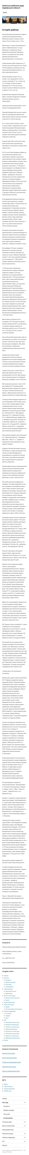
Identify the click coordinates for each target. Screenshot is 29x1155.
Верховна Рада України (8, 1053)
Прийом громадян (10, 982)
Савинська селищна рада (12, 1027)
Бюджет (7, 1007)
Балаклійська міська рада (12, 1022)
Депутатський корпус (10, 995)
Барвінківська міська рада (12, 1038)
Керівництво (8, 993)
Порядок (7, 1015)
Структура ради (8, 989)
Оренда (6, 1040)
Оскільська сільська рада (12, 1033)
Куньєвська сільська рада (12, 1031)
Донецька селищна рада (12, 1024)
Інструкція (8, 1013)
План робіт (8, 984)
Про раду (6, 978)
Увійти (6, 1084)
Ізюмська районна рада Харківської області (13, 6)
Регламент (8, 980)
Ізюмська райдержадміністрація (11, 1071)
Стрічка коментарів (9, 1088)
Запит (7, 1018)
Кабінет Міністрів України (9, 1058)
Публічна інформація (9, 1011)
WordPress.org (7, 1091)
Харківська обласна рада (9, 1066)
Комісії (7, 1000)
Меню (5, 12)
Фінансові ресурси (9, 1004)
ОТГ (5, 1020)
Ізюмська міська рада (11, 1029)
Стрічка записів (8, 1086)
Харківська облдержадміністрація (11, 1062)
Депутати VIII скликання (12, 998)
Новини (6, 975)
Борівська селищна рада (12, 1036)
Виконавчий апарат (10, 991)
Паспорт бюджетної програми (13, 1009)
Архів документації (9, 1002)
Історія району (9, 987)
